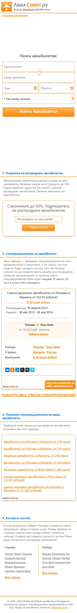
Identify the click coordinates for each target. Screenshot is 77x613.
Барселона (58, 554)
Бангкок (60, 562)
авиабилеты (32, 6)
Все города (49, 573)
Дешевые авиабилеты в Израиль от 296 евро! (35, 456)
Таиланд (10, 571)
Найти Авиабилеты (38, 111)
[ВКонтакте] (7, 370)
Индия (9, 567)
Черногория (23, 571)
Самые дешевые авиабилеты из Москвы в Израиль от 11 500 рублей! (33, 489)
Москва (38, 347)
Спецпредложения (15, 15)
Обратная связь (59, 607)
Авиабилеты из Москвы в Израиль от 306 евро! (37, 463)
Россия (52, 352)
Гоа (68, 554)
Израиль (39, 352)
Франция (19, 567)
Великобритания (15, 562)
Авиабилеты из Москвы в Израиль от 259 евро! (37, 449)
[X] (22, 370)
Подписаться (38, 227)
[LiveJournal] (27, 370)
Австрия (21, 558)
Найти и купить (38, 334)
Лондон (47, 558)
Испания (10, 558)
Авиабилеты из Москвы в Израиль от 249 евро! (37, 442)
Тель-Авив (53, 347)
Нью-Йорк (48, 567)
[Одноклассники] (12, 370)
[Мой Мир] (17, 370)
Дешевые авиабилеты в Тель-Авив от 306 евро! (37, 470)
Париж (66, 558)
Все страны (13, 577)
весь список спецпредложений (38, 395)
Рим (68, 562)
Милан (56, 558)
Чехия (17, 554)
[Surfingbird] (32, 370)
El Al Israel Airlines (45, 357)
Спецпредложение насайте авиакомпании (60, 385)
